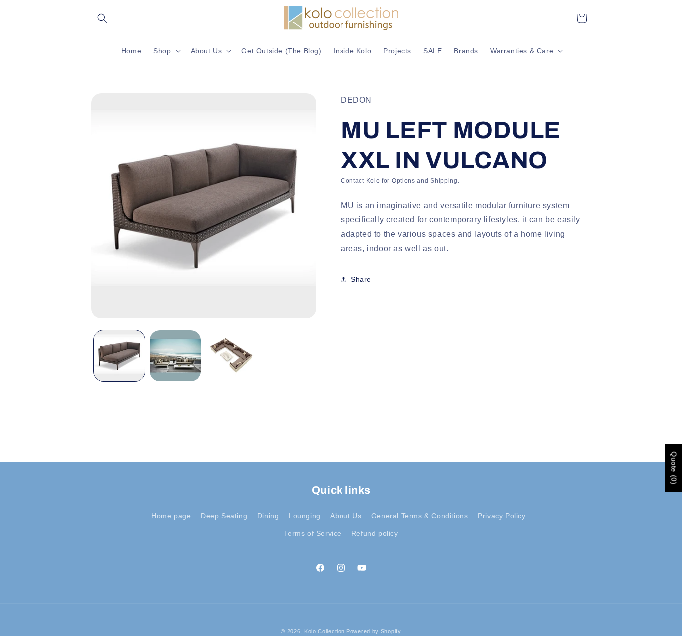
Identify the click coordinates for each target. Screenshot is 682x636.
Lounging (305, 516)
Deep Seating (224, 516)
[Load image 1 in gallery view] (119, 355)
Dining (268, 516)
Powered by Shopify (373, 631)
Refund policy (374, 533)
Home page (171, 516)
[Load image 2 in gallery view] (175, 355)
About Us (345, 516)
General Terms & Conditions (419, 516)
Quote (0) (674, 468)
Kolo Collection (324, 631)
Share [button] (361, 279)
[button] (102, 18)
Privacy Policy (501, 516)
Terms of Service (312, 533)
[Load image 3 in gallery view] (231, 355)
